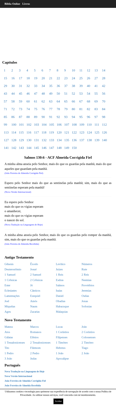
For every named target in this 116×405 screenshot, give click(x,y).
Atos (7, 332)
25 (81, 78)
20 (43, 78)
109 (81, 124)
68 (88, 101)
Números (87, 264)
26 (88, 78)
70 (103, 101)
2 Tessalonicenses (40, 342)
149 (66, 148)
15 (5, 78)
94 (73, 117)
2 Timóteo (87, 342)
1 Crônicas (11, 280)
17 (20, 78)
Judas (33, 358)
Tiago (85, 347)
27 (96, 78)
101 (21, 124)
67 (81, 101)
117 (36, 132)
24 (73, 78)
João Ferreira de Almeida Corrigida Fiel (25, 381)
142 (13, 148)
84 (103, 109)
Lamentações (12, 295)
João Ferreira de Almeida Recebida (23, 385)
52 (73, 93)
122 (74, 132)
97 (96, 117)
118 (44, 132)
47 (35, 93)
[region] (58, 32)
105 (51, 124)
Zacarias (35, 311)
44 (13, 93)
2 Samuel (35, 274)
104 (44, 124)
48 (43, 93)
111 (96, 124)
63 (50, 101)
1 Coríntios (62, 332)
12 (88, 70)
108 (74, 124)
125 (96, 132)
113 (6, 132)
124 (89, 132)
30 (13, 86)
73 (20, 109)
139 (96, 140)
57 (5, 101)
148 (59, 148)
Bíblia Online (12, 3)
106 (59, 124)
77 (50, 109)
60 (28, 101)
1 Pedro (9, 353)
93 (66, 117)
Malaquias (62, 311)
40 (88, 86)
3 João (8, 358)
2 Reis (85, 274)
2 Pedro (34, 353)
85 (5, 117)
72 (13, 109)
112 (104, 124)
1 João (59, 353)
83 (96, 109)
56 (103, 93)
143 (21, 148)
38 (73, 86)
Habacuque (62, 306)
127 (6, 140)
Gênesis (9, 264)
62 (43, 101)
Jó (31, 285)
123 (81, 132)
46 (28, 93)
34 (43, 86)
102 (28, 124)
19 (35, 78)
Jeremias (86, 290)
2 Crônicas (36, 280)
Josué (33, 269)
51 (66, 93)
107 (66, 124)
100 (13, 124)
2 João (85, 353)
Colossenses (88, 337)
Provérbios (88, 285)
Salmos (60, 285)
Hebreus (60, 347)
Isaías (59, 290)
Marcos (34, 326)
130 (28, 140)
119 (51, 132)
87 (20, 117)
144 (28, 148)
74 (28, 109)
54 (88, 93)
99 (5, 124)
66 (73, 101)
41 (96, 86)
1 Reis (59, 274)
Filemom (35, 347)
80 (73, 109)
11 (80, 70)
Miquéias (10, 306)
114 (13, 132)
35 (50, 86)
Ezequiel (35, 295)
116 (28, 132)
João (84, 326)
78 (58, 109)
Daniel (59, 295)
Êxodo (34, 264)
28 (103, 78)
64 (58, 101)
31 (20, 86)
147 (51, 148)
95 (81, 117)
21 (50, 78)
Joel (7, 301)
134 (59, 140)
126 (104, 132)
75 (35, 109)
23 (66, 78)
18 (28, 78)
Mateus (9, 326)
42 (103, 86)
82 (88, 109)
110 (89, 124)
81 (81, 109)
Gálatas (9, 337)
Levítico (60, 264)
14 (103, 70)
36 (58, 86)
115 (21, 132)
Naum (33, 306)
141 (6, 148)
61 (35, 101)
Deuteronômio (13, 269)
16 (13, 78)
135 (66, 140)
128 (13, 140)
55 (96, 93)
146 (44, 148)
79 (66, 109)
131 (36, 140)
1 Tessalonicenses (15, 342)
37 (66, 86)
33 (35, 86)
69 (96, 101)
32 (28, 86)
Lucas (59, 326)
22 (58, 78)
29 (5, 86)
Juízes (59, 269)
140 (104, 140)
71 (5, 109)
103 (36, 124)
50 (58, 93)
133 (51, 140)
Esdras (59, 280)
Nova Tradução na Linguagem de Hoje (24, 371)
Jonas (85, 301)
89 (35, 117)
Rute (84, 269)
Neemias (86, 280)
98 (103, 117)
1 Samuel (10, 274)
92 (58, 117)
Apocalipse (62, 358)
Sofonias (87, 306)
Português (12, 365)
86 (13, 117)
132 (44, 140)
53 (81, 93)
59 (20, 101)
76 (43, 109)
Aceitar (58, 401)
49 (50, 93)
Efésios (34, 337)
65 (66, 101)
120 (59, 132)
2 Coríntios (88, 332)
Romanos (35, 332)
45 (20, 93)
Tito (7, 347)
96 (88, 117)
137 (81, 140)
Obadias (60, 301)
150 (74, 148)
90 (43, 117)
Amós (33, 301)
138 (89, 140)
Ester (7, 285)
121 (66, 132)
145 (36, 148)
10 (73, 70)
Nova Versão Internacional (18, 376)
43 (5, 93)
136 (74, 140)
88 (28, 117)
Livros (26, 3)
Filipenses (61, 337)
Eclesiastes (11, 290)
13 (96, 70)
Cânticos (35, 290)
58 (13, 101)
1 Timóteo (62, 342)
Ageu (8, 311)
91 (50, 117)
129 (21, 140)
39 (81, 86)
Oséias (85, 295)
